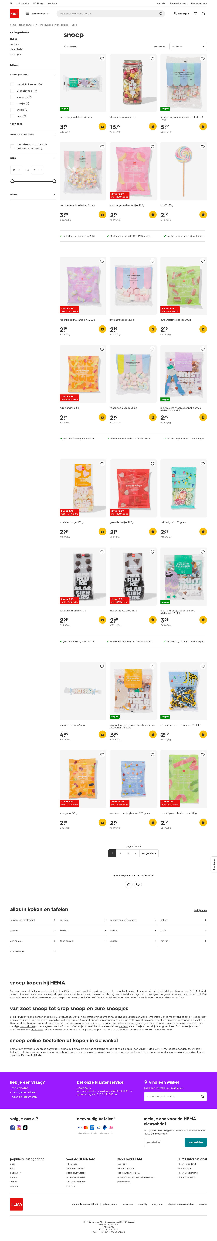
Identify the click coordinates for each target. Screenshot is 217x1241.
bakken (114, 930)
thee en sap (66, 941)
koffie (163, 930)
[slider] (12, 181)
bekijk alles (200, 910)
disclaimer (127, 1204)
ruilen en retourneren (24, 1096)
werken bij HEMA (126, 1168)
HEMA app (72, 1164)
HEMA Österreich (186, 1177)
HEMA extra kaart (75, 1168)
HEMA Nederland (186, 1164)
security (142, 1204)
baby (12, 1164)
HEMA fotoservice (75, 1181)
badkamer (15, 1172)
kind (12, 1168)
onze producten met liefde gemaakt (136, 1177)
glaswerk (15, 930)
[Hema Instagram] (19, 1127)
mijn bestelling (20, 1087)
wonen (13, 1181)
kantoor (14, 1186)
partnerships (123, 1181)
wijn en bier (16, 941)
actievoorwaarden (75, 1177)
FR (11, 3)
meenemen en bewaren (123, 920)
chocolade (16, 49)
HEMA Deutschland (187, 1172)
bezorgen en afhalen (24, 1092)
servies (64, 920)
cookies (203, 1204)
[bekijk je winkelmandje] (203, 13)
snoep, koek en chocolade (54, 24)
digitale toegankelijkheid (84, 1204)
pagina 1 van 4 (133, 846)
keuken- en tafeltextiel (22, 920)
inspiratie (71, 1186)
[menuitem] (11, 3)
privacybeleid (110, 1204)
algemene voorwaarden (180, 1204)
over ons (121, 1164)
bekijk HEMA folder (76, 1172)
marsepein (16, 54)
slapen (13, 1177)
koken (164, 920)
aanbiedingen (17, 951)
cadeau (123, 1026)
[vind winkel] (202, 1096)
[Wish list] (195, 13)
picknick (165, 941)
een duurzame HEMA (128, 1172)
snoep (13, 38)
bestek (64, 930)
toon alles (16, 123)
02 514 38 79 (84, 1087)
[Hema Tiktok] (25, 1127)
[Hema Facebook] (12, 1127)
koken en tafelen (28, 24)
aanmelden (196, 1142)
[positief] (128, 884)
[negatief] (138, 884)
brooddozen (27, 1026)
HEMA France (184, 1168)
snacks (113, 941)
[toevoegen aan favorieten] (102, 58)
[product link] (83, 83)
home (13, 24)
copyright (157, 1204)
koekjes (14, 44)
